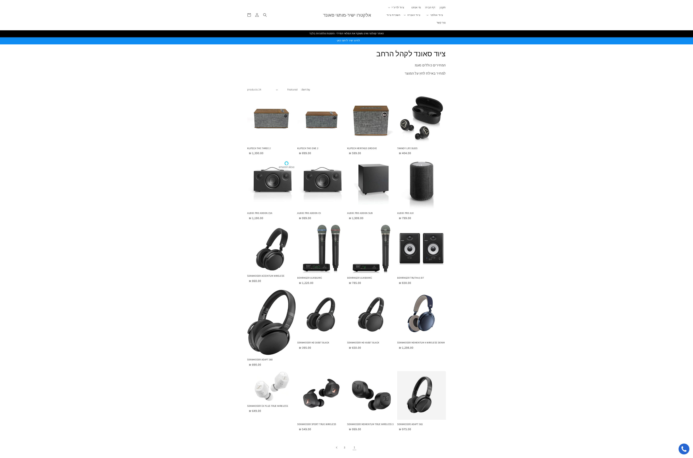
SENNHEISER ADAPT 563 (410, 424)
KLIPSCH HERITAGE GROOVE (362, 148)
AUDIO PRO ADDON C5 (309, 213)
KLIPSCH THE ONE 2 (307, 148)
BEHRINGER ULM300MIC (359, 277)
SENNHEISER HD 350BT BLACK (313, 342)
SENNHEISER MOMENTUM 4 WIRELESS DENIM (421, 342)
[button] (398, 7)
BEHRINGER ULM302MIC (309, 277)
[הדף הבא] (337, 448)
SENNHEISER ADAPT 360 (260, 359)
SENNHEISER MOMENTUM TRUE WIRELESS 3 (370, 424)
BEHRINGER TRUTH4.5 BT (410, 277)
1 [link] (354, 447)
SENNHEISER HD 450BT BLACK (363, 342)
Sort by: (305, 89)
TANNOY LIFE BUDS (407, 148)
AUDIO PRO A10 (405, 213)
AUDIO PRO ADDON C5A (259, 213)
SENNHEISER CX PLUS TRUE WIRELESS (267, 406)
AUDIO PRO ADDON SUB (360, 213)
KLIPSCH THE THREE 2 (259, 148)
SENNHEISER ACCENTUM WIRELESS (265, 275)
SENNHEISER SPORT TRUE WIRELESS (316, 424)
